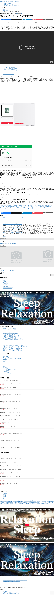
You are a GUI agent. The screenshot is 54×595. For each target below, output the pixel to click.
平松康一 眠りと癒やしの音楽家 (6, 205)
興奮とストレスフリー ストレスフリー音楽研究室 (12, 226)
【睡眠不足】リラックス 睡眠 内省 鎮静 (7, 405)
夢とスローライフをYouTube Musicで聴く (10, 71)
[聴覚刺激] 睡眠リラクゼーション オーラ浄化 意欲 (8, 408)
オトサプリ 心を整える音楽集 (30, 205)
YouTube (4, 281)
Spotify (4, 279)
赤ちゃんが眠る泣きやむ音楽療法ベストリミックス (12, 338)
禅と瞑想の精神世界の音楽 (13, 206)
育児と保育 (5, 371)
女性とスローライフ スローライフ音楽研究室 (7, 270)
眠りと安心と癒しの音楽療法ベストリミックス (11, 337)
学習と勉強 (5, 361)
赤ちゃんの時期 (8, 373)
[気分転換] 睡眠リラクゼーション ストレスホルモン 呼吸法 (10, 415)
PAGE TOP (52, 576)
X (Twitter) (4, 494)
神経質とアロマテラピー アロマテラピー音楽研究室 (12, 228)
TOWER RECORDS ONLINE (8, 287)
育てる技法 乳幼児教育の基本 (10, 369)
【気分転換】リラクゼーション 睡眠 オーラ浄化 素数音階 (10, 447)
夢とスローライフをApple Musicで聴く (10, 68)
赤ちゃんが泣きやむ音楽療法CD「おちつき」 (11, 335)
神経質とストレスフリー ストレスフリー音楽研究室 (12, 232)
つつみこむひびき (6, 340)
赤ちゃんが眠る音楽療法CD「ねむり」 (10, 334)
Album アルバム (19, 13)
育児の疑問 (7, 372)
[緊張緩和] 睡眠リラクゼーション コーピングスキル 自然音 (10, 401)
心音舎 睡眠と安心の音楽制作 (18, 205)
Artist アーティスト (6, 357)
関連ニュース (5, 374)
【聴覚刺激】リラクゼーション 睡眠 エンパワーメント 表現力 (10, 383)
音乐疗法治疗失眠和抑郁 (46, 206)
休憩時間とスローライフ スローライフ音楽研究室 (8, 243)
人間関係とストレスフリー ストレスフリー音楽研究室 (13, 217)
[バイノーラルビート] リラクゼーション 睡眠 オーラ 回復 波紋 (10, 465)
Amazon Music (5, 282)
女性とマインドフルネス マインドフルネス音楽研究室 (9, 380)
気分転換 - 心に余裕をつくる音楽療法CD (10, 333)
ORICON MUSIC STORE (7, 288)
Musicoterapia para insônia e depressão (6, 503)
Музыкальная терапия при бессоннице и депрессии (18, 208)
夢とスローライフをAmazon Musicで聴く (10, 70)
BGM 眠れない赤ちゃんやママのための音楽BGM (12, 358)
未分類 (4, 365)
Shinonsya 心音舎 (15, 506)
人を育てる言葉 (8, 362)
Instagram (4, 495)
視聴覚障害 (7, 370)
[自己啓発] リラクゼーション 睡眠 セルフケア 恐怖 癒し (9, 426)
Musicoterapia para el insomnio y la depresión (36, 208)
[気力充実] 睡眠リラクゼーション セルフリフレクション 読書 (10, 394)
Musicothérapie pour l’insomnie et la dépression (8, 207)
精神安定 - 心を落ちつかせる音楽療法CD (10, 332)
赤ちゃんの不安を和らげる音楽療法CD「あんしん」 (12, 336)
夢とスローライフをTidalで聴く (8, 74)
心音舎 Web (5, 493)
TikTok (4, 498)
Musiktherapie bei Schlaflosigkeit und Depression (25, 207)
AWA (3, 285)
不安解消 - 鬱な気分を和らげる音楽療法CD (11, 329)
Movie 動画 (5, 359)
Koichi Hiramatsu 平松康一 (24, 506)
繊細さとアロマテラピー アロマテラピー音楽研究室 (12, 224)
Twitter (4, 584)
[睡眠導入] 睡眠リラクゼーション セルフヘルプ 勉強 (9, 444)
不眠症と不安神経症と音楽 (42, 205)
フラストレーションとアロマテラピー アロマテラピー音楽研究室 (15, 346)
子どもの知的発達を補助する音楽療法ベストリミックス (13, 339)
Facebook (4, 496)
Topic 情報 (4, 360)
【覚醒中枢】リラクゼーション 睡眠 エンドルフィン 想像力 (10, 440)
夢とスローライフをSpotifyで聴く (9, 67)
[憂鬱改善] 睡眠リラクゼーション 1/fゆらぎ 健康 (8, 387)
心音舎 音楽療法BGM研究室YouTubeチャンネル (11, 581)
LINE (3, 497)
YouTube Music (5, 283)
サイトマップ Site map (7, 591)
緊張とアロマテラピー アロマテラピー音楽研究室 (12, 230)
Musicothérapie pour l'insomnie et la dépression (14, 502)
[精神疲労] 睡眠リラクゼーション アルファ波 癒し (8, 422)
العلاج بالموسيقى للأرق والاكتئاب (36, 206)
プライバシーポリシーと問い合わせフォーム (11, 593)
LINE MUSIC (5, 284)
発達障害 (6, 368)
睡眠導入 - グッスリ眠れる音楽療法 (9, 328)
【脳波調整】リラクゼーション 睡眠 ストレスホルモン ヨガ (10, 472)
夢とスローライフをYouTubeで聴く (9, 69)
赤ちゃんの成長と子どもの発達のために (10, 592)
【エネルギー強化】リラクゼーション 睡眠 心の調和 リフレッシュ (11, 433)
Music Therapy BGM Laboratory (24, 206)
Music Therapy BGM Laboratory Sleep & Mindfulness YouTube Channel (15, 580)
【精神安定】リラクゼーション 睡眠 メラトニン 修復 (9, 419)
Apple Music (5, 280)
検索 (1, 273)
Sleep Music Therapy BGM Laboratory (30, 501)
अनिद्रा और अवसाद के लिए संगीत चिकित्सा (40, 207)
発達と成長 (5, 367)
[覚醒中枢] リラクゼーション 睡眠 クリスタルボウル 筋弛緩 (10, 412)
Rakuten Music (5, 286)
